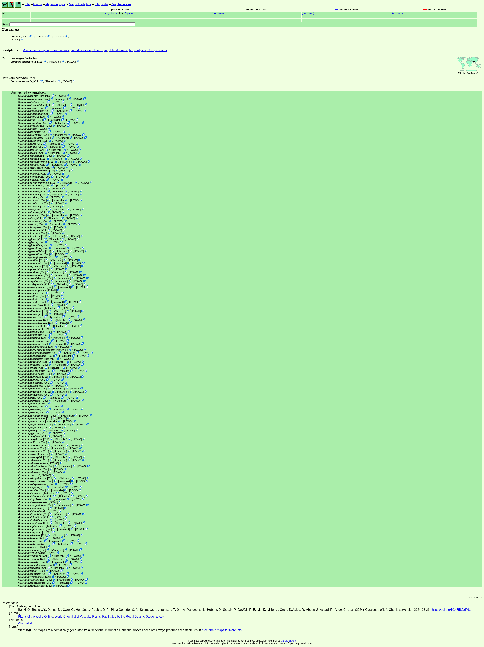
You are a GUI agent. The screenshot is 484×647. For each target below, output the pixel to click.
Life (27, 4)
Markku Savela (288, 640)
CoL (25, 36)
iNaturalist (40, 36)
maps (474, 73)
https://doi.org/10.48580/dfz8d (452, 609)
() (308, 13)
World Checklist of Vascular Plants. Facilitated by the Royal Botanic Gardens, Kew (110, 616)
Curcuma (218, 13)
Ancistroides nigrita (36, 50)
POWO (15, 39)
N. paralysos (137, 50)
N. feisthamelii (118, 50)
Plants (37, 4)
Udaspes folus (157, 50)
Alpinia (129, 13)
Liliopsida (101, 4)
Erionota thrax (59, 50)
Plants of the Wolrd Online (35, 616)
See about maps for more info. (222, 630)
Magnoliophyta (55, 4)
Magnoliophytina (80, 4)
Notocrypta (99, 50)
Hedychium (110, 13)
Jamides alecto (81, 50)
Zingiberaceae (121, 4)
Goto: (5, 24)
